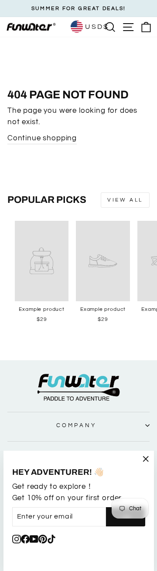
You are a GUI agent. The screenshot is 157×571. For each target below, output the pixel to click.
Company (76, 425)
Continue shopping (42, 138)
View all (125, 200)
